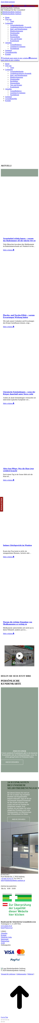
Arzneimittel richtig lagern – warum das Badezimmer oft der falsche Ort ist (19, 239)
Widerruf (30, 974)
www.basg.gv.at (6, 926)
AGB (3, 943)
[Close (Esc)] (2, 1019)
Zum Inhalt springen (8, 2)
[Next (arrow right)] (4, 1021)
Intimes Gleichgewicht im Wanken (17, 545)
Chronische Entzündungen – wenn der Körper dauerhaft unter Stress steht (19, 393)
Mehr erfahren (8, 250)
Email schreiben (18, 6)
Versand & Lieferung (8, 974)
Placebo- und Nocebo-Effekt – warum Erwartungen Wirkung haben (19, 316)
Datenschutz (5, 941)
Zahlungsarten (21, 974)
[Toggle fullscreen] (6, 1019)
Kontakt (3, 935)
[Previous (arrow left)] (2, 1021)
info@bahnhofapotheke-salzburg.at (13, 880)
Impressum (4, 939)
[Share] (4, 1019)
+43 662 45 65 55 (7, 878)
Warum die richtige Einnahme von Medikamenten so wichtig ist (17, 623)
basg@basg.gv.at (6, 928)
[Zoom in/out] (8, 1019)
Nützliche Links (6, 937)
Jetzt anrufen (7, 6)
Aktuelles (4, 933)
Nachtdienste (30, 6)
